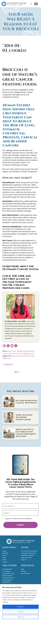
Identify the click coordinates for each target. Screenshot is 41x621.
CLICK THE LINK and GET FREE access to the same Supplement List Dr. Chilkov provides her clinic (17, 282)
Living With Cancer (8, 573)
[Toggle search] (31, 4)
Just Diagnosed (7, 569)
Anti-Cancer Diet (18, 356)
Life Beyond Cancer (8, 578)
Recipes (23, 571)
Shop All (23, 560)
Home (4, 551)
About (4, 560)
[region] (20, 602)
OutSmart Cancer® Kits (28, 553)
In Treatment (6, 571)
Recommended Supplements (7, 581)
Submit (21, 525)
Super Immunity (26, 557)
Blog (22, 569)
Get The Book (25, 573)
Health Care (6, 358)
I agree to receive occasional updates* (18, 519)
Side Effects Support (27, 555)
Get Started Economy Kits (29, 551)
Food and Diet (29, 356)
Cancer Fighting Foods (26, 354)
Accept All (20, 607)
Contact (4, 562)
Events (4, 555)
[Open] (36, 4)
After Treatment (7, 576)
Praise (4, 557)
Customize (20, 612)
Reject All (20, 617)
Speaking (5, 553)
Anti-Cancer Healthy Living (17, 351)
